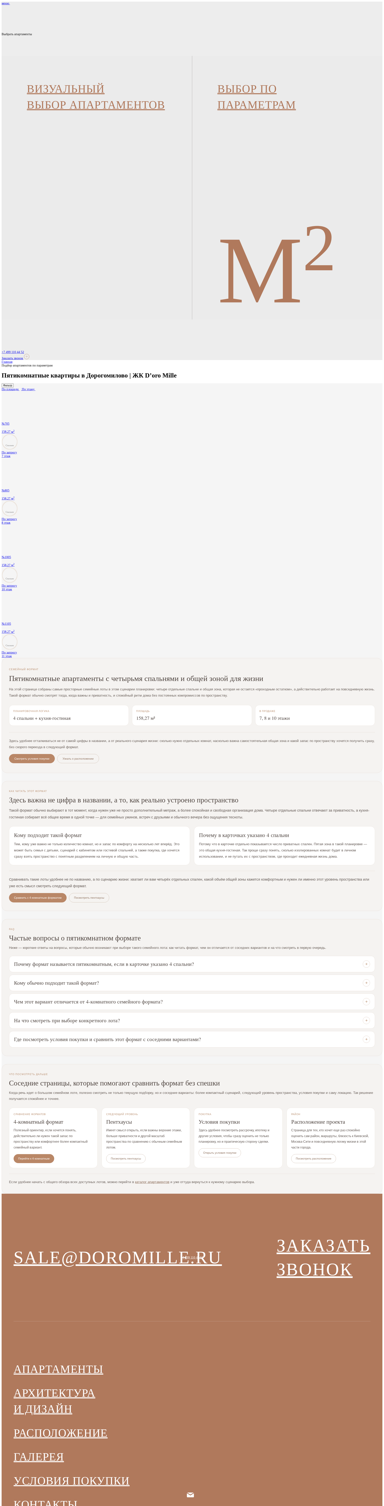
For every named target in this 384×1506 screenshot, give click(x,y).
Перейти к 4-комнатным (34, 1161)
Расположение (61, 1435)
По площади (10, 392)
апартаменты (58, 1372)
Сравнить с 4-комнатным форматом (38, 900)
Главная (7, 364)
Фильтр (7, 388)
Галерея (39, 1459)
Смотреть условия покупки (31, 761)
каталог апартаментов (152, 1185)
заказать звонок (323, 1260)
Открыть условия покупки (219, 1155)
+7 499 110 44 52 (13, 354)
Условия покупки (72, 1483)
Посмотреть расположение (313, 1161)
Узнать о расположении (78, 761)
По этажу (28, 392)
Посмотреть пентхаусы (89, 900)
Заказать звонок (12, 361)
